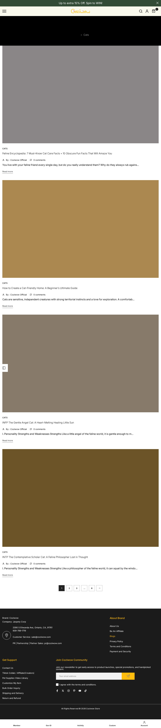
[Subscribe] (128, 676)
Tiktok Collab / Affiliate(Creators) (18, 673)
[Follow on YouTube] (80, 690)
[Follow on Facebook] (57, 690)
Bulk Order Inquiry (11, 688)
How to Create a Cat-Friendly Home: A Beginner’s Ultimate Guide (39, 288)
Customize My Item (11, 683)
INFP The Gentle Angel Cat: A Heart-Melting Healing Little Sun (38, 422)
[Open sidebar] (4, 368)
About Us (114, 626)
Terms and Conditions (120, 646)
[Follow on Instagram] (68, 690)
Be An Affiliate (117, 631)
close (3, 3)
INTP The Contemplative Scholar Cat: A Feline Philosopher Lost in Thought (45, 557)
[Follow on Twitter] (63, 690)
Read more (7, 171)
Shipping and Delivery (13, 693)
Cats (5, 148)
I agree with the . (77, 684)
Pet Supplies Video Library (15, 678)
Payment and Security (120, 651)
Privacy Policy (116, 641)
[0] (154, 11)
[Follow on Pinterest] (74, 690)
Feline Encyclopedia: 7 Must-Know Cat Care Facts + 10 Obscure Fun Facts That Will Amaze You (57, 153)
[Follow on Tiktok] (85, 690)
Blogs (112, 636)
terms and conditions (85, 684)
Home (75, 34)
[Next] (99, 588)
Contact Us (7, 668)
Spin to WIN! (94, 3)
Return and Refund (11, 698)
